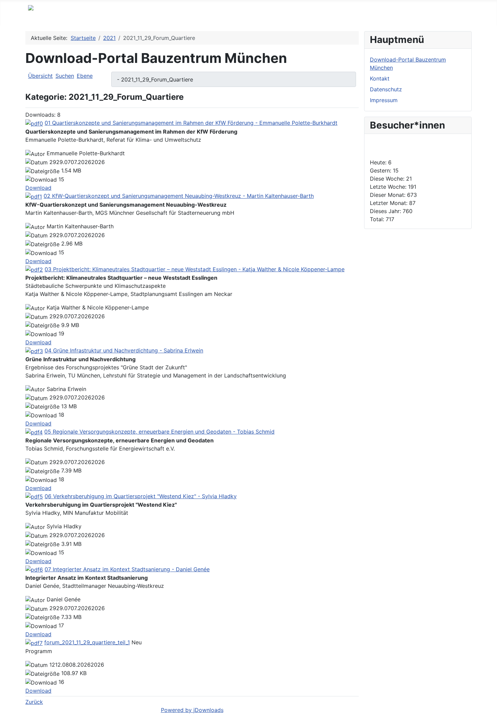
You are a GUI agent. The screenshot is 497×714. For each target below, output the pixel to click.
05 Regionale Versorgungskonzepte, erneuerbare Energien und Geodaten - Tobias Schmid (159, 431)
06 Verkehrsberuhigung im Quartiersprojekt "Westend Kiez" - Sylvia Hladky (141, 496)
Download (38, 187)
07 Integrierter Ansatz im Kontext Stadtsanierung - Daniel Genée (127, 569)
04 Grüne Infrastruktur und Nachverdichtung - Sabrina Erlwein (124, 350)
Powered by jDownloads (192, 710)
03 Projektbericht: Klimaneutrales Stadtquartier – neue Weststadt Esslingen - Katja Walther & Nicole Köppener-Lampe (195, 269)
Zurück (34, 701)
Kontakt (379, 78)
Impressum (384, 100)
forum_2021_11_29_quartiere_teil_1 (87, 642)
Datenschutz (386, 89)
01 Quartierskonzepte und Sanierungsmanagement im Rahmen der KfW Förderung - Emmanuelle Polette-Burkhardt (191, 122)
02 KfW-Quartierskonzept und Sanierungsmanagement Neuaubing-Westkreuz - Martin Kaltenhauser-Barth (179, 195)
